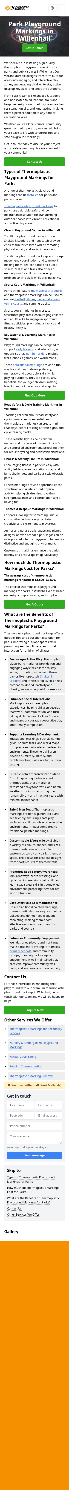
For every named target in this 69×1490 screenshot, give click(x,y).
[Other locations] (52, 8)
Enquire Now (34, 1010)
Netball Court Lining (23, 1057)
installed (33, 195)
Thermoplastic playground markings (28, 206)
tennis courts (13, 304)
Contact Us (34, 162)
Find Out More (34, 395)
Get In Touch (35, 48)
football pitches (24, 299)
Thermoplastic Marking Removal (31, 1076)
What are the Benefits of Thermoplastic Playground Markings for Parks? (33, 1200)
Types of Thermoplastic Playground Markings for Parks (31, 1179)
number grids (35, 354)
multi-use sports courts (46, 291)
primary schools (20, 951)
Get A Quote (34, 604)
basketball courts (48, 299)
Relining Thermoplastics (26, 1066)
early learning (25, 349)
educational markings (27, 365)
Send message (35, 1155)
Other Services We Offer (23, 1214)
